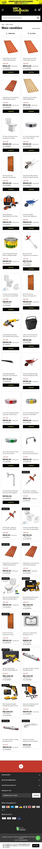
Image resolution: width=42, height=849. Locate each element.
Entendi (35, 845)
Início (3, 24)
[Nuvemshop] (21, 840)
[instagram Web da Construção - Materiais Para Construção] (21, 766)
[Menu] (3, 10)
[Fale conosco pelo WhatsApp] (38, 838)
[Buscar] (38, 18)
